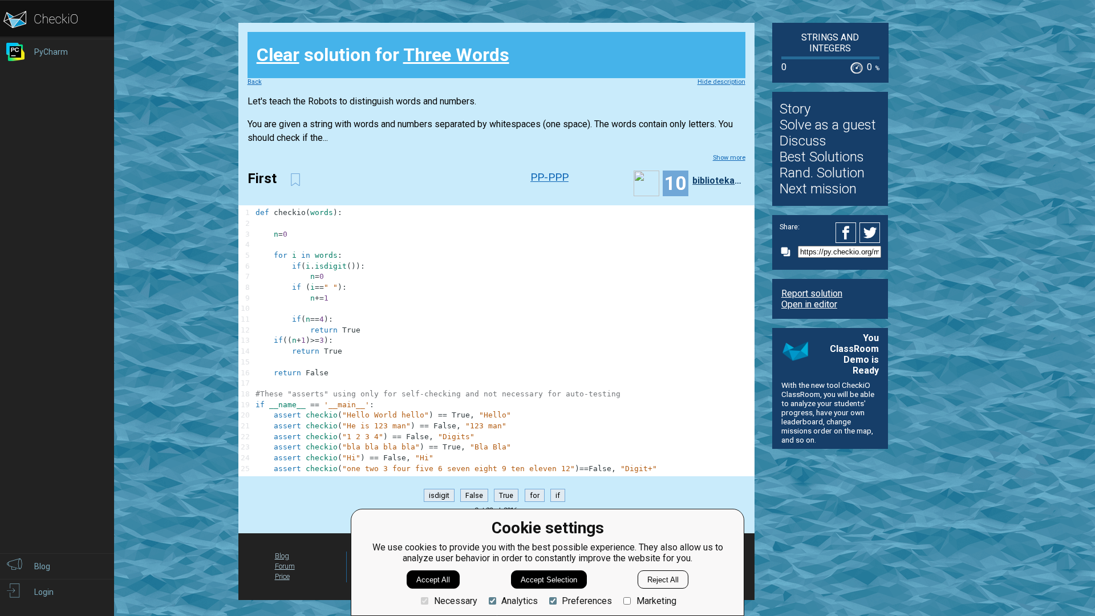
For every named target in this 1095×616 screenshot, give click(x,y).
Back (255, 82)
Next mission (818, 189)
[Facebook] (847, 232)
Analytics (519, 600)
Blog (282, 556)
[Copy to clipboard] (789, 252)
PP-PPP (549, 177)
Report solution (811, 293)
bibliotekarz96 (717, 180)
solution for (383, 55)
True (506, 495)
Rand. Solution (822, 173)
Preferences (587, 600)
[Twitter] (870, 232)
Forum (285, 566)
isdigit (439, 495)
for (535, 495)
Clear (278, 55)
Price (282, 576)
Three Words (456, 55)
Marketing (656, 600)
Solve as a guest (828, 125)
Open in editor (809, 304)
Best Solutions (822, 157)
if (557, 495)
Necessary (455, 600)
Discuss (803, 141)
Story (795, 109)
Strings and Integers (830, 43)
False (474, 495)
